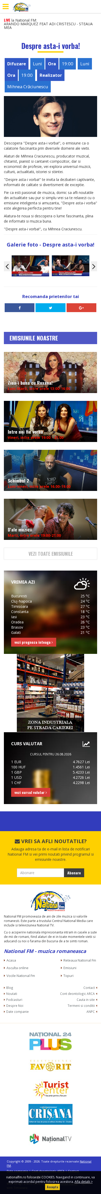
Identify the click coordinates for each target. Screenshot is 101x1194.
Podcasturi (14, 999)
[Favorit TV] (50, 1065)
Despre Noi (14, 1005)
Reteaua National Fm (79, 960)
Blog (9, 987)
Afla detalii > (84, 1181)
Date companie (17, 1011)
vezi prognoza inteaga (33, 642)
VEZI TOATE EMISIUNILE (50, 553)
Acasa (11, 960)
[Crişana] (50, 1114)
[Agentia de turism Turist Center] (50, 1089)
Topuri (68, 975)
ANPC (90, 1011)
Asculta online (17, 967)
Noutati (11, 993)
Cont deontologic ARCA (77, 993)
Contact (89, 987)
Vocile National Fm (20, 975)
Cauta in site (86, 999)
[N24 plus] (50, 1041)
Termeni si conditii (81, 1005)
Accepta (52, 1187)
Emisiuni (69, 967)
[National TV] (50, 1138)
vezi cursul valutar (30, 792)
